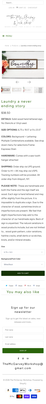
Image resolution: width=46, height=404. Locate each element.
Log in (11, 8)
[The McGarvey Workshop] (23, 21)
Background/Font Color (10, 259)
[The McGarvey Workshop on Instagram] (23, 358)
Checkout (32, 8)
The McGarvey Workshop (21, 380)
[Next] (29, 82)
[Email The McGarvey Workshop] (27, 358)
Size (3, 246)
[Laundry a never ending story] (23, 65)
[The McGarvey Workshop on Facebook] (18, 358)
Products (15, 46)
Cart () (22, 8)
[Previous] (17, 82)
